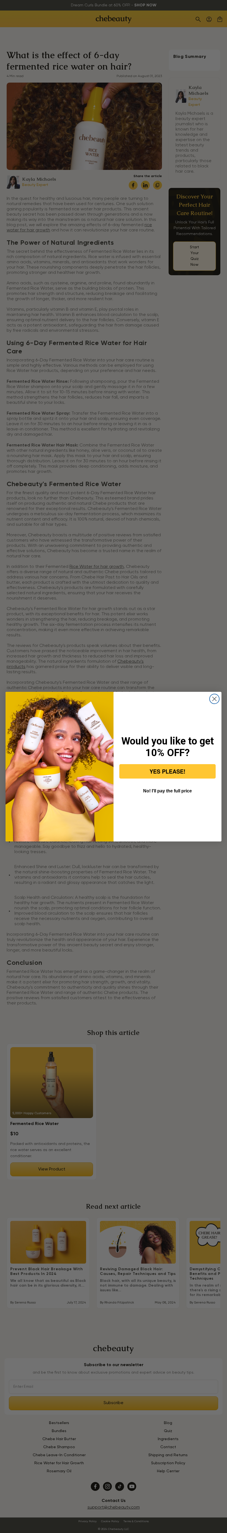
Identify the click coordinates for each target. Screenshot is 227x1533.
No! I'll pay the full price (167, 791)
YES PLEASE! (167, 771)
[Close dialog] (214, 699)
